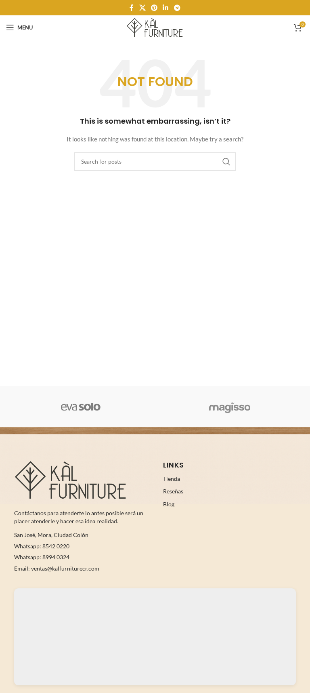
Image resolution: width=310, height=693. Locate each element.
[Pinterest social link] (154, 8)
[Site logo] (154, 26)
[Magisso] (229, 406)
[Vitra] (80, 406)
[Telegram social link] (177, 8)
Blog (168, 504)
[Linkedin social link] (165, 8)
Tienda (171, 478)
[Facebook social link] (131, 8)
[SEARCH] (226, 161)
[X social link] (142, 8)
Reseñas (173, 491)
